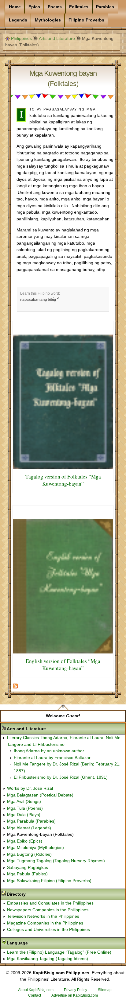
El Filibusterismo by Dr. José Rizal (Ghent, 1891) (61, 777)
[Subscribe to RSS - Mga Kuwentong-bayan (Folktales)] (15, 687)
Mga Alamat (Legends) (29, 827)
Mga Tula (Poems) (25, 808)
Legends (18, 19)
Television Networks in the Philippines (43, 916)
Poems (55, 6)
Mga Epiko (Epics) (24, 841)
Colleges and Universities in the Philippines (48, 929)
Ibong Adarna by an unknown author (49, 750)
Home (15, 6)
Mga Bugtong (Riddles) (29, 854)
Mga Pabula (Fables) (27, 873)
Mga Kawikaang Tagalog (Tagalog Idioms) (47, 958)
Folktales (78, 6)
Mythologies (48, 19)
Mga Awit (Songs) (24, 801)
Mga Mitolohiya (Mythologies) (35, 847)
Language (36, 942)
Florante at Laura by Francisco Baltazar (52, 757)
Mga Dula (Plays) (23, 814)
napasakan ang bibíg (38, 299)
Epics (34, 6)
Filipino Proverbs (86, 19)
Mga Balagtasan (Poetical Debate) (40, 795)
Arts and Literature (57, 38)
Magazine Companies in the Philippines (45, 923)
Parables (105, 6)
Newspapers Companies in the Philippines (47, 909)
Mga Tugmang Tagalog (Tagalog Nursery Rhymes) (56, 860)
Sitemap (105, 990)
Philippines (21, 38)
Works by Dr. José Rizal (30, 788)
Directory (35, 894)
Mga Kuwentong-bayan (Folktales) (40, 834)
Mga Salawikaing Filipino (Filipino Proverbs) (49, 880)
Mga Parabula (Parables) (31, 821)
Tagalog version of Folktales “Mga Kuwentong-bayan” (63, 480)
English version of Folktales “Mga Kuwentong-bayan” (63, 664)
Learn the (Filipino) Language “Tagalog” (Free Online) (59, 952)
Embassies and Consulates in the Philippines (50, 903)
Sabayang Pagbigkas (27, 867)
